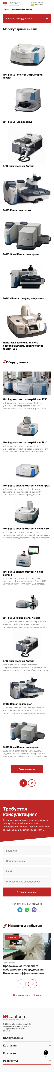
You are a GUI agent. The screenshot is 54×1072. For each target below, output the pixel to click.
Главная (6, 9)
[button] (32, 983)
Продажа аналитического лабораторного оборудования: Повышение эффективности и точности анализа (23, 969)
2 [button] (32, 783)
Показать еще (27, 769)
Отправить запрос (27, 892)
